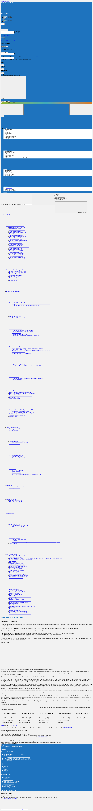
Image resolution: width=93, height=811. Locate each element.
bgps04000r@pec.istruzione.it (19, 759)
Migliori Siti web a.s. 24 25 (15, 501)
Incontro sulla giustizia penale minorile (18, 566)
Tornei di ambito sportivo (61, 198)
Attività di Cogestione (14, 538)
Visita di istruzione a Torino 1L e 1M (17, 232)
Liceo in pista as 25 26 (14, 429)
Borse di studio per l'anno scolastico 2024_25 (19, 612)
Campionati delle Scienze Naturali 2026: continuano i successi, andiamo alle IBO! (31, 304)
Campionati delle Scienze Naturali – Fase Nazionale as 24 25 (26, 305)
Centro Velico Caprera (14, 572)
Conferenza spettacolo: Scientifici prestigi (18, 575)
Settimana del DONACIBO (15, 568)
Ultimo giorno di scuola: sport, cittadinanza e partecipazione (23, 555)
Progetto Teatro (10, 485)
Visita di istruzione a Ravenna (16, 244)
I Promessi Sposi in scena (15, 595)
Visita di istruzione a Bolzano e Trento (18, 236)
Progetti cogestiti (10, 513)
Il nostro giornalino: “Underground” (14, 270)
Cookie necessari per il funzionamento (9, 740)
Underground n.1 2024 (14, 276)
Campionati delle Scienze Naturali (17, 302)
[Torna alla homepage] (46, 103)
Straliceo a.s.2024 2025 (14, 444)
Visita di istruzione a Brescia (15, 243)
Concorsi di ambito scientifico (13, 291)
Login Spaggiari (38, 56)
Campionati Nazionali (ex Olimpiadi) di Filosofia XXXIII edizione (27, 378)
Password (16, 32)
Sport (11, 725)
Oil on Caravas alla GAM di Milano (20, 525)
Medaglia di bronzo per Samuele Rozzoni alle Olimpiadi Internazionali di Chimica (31, 350)
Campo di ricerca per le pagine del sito (9, 204)
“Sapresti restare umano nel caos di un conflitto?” (20, 559)
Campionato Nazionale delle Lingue (20, 411)
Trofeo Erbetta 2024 (16, 473)
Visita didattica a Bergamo (15, 228)
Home (56, 194)
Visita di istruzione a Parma (15, 239)
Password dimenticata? (6, 35)
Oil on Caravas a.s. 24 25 (18, 526)
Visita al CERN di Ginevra (15, 245)
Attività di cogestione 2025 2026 (19, 539)
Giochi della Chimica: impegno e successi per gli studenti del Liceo (27, 348)
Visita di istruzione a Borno (15, 231)
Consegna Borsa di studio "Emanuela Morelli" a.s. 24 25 (22, 606)
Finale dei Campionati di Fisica (19, 317)
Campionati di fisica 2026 (15, 316)
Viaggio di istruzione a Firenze (16, 237)
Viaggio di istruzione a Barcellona (17, 257)
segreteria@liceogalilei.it (18, 758)
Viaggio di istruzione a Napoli (16, 235)
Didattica (57, 195)
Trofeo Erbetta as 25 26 (17, 470)
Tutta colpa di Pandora (14, 488)
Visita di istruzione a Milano (15, 249)
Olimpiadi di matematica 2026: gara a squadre (22, 331)
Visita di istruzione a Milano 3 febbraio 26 (19, 247)
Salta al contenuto (5, 1)
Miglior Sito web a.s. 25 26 (15, 500)
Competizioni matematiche (15, 329)
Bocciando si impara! (14, 571)
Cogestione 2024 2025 (17, 540)
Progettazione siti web (11, 499)
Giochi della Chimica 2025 (18, 364)
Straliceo (15, 725)
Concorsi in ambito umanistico (13, 390)
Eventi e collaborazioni (11, 554)
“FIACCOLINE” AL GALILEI (16, 570)
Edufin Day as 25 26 (14, 562)
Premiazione (12, 607)
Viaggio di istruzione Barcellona (16, 253)
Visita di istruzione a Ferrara (15, 241)
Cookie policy (6, 777)
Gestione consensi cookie (9, 786)
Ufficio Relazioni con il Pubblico (11, 781)
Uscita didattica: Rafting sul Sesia (17, 227)
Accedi (2, 24)
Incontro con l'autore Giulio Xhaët (17, 591)
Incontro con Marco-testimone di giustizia (18, 602)
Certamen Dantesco (13, 416)
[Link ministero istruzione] (7, 2)
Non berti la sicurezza (14, 605)
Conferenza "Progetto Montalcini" (17, 565)
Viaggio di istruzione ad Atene (16, 256)
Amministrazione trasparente (10, 787)
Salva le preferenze (12, 743)
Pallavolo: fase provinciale (18, 456)
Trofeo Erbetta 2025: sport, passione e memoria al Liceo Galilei (26, 474)
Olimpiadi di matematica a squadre (20, 334)
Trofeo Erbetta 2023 (16, 471)
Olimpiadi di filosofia (14, 377)
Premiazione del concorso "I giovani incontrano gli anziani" (23, 393)
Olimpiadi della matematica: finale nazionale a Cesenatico (25, 335)
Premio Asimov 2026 (14, 397)
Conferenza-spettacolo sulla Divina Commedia (20, 597)
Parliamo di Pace (13, 598)
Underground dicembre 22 (15, 279)
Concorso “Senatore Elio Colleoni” (17, 415)
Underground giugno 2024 (15, 275)
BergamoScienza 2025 (14, 610)
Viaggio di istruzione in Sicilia (16, 254)
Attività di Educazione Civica (16, 563)
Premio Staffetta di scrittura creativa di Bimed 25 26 (21, 392)
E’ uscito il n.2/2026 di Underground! (18, 271)
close (2, 115)
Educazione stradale (13, 603)
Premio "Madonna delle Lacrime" (17, 567)
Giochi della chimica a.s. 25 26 (19, 349)
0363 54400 (8, 755)
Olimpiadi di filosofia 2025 (18, 379)
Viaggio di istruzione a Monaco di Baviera (19, 258)
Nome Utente (17, 31)
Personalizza (4, 730)
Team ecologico (13, 543)
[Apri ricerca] (80, 109)
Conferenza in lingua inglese (15, 557)
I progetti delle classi (60, 197)
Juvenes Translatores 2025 (15, 398)
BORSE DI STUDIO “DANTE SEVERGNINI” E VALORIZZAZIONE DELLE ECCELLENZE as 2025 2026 (35, 558)
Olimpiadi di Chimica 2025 (18, 352)
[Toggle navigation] (12, 109)
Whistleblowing (7, 785)
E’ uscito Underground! (14, 273)
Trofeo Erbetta (12, 469)
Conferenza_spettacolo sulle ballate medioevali (20, 601)
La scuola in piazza (13, 608)
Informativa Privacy (8, 780)
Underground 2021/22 (14, 280)
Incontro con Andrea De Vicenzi (16, 599)
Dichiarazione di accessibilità (10, 782)
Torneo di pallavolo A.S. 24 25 (16, 455)
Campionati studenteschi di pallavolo (20, 457)
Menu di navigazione (82, 212)
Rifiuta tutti (12, 730)
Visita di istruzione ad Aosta (15, 233)
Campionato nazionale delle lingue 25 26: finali (23, 412)
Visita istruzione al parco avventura (17, 230)
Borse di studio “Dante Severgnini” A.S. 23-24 (20, 614)
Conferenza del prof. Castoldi (16, 578)
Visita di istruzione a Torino (15, 248)
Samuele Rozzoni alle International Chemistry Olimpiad (28, 365)
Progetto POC (12, 561)
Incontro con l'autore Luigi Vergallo (17, 574)
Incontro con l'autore (14, 593)
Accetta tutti (22, 730)
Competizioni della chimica (15, 346)
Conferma (8, 101)
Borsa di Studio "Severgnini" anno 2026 (18, 576)
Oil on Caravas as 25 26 (15, 524)
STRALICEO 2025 (13, 430)
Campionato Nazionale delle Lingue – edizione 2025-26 (22, 409)
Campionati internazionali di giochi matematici (22, 330)
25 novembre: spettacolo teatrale (16, 486)
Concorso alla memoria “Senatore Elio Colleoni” (20, 396)
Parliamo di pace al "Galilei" (15, 594)
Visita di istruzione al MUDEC (16, 250)
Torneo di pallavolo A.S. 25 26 (16, 441)
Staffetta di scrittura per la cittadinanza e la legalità (20, 413)
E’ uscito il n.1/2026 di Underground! (18, 272)
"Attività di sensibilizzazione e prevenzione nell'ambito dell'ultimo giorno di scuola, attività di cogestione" (36, 542)
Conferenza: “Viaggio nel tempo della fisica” (19, 611)
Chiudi (2, 64)
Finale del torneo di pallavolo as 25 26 (21, 442)
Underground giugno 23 (14, 277)
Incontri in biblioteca (14, 589)
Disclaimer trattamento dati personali (9, 798)
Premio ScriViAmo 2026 (15, 394)
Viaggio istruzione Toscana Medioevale (18, 240)
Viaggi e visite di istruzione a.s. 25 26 (15, 226)
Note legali (6, 778)
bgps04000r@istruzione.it (18, 757)
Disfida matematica (16, 333)
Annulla (2, 101)
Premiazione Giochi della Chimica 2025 (21, 353)
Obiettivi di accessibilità (8, 784)
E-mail (15, 53)
